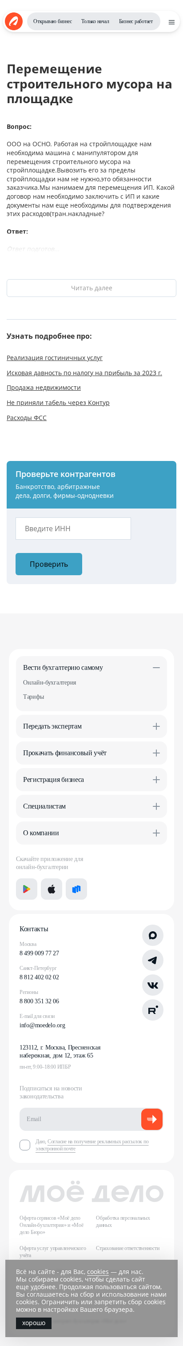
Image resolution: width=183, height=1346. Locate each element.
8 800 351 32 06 (39, 1001)
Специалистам (44, 806)
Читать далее (91, 288)
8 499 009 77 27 (39, 953)
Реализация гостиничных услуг (55, 357)
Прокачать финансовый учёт (65, 753)
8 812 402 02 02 (39, 977)
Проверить (49, 564)
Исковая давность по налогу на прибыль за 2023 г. (84, 373)
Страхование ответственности (127, 1248)
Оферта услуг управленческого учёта (53, 1251)
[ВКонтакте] (152, 985)
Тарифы (33, 696)
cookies (98, 1271)
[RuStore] (76, 889)
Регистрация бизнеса (53, 779)
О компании (41, 833)
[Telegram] (152, 960)
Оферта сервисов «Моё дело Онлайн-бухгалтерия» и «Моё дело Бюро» (52, 1225)
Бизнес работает (136, 21)
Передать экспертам (52, 726)
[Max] (152, 935)
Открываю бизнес (52, 21)
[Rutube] (152, 1010)
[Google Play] (26, 889)
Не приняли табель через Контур (58, 402)
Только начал (95, 21)
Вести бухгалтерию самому (63, 667)
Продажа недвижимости (44, 387)
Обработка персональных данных (123, 1221)
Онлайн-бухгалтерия (49, 682)
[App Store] (51, 889)
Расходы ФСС (27, 417)
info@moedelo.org (42, 1025)
